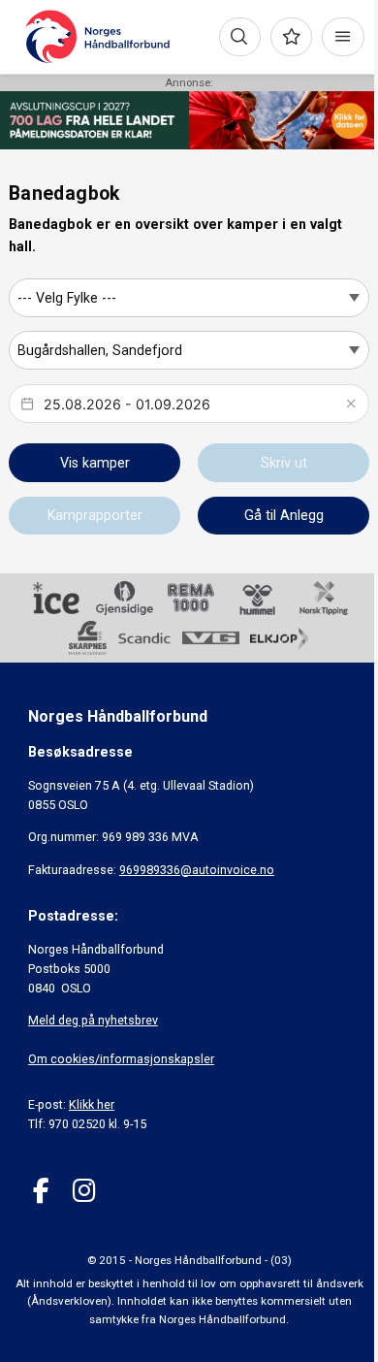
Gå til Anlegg (284, 515)
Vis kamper (95, 462)
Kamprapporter (94, 515)
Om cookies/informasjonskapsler (121, 1059)
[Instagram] (84, 1191)
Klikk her (91, 1104)
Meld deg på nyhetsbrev (93, 1020)
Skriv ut (284, 462)
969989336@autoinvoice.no (196, 869)
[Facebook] (41, 1191)
